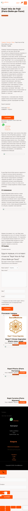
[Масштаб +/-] (18, 507)
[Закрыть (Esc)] (2, 507)
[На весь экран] (13, 507)
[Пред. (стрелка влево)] (2, 509)
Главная (3, 42)
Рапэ (13, 42)
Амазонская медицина (13, 446)
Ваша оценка (5, 267)
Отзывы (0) (7, 129)
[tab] (16, 128)
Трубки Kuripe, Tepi (14, 434)
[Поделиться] (7, 507)
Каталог (9, 42)
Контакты (14, 454)
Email (3, 296)
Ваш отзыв (4, 270)
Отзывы (14, 460)
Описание (7, 128)
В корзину (8, 117)
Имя (2, 291)
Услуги (13, 442)
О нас (14, 456)
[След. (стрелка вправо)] (7, 509)
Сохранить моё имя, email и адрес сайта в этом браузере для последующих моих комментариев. (12, 302)
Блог (14, 458)
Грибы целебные (14, 431)
